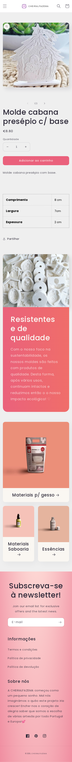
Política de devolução (23, 667)
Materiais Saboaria (18, 546)
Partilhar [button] (13, 239)
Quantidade (11, 139)
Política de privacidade (24, 658)
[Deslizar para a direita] (44, 103)
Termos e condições (22, 649)
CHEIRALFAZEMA (39, 753)
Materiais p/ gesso (33, 495)
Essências (53, 549)
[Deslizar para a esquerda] (27, 103)
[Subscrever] (60, 622)
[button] (5, 6)
